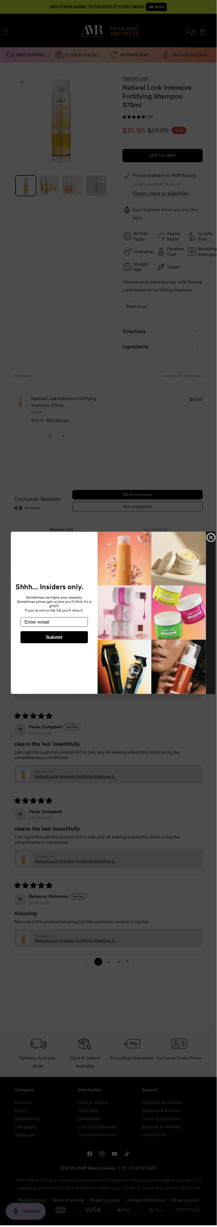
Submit (54, 637)
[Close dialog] (211, 537)
